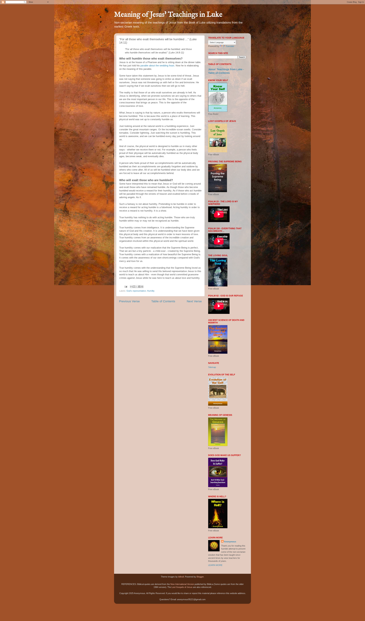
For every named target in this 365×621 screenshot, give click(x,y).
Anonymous (230, 541)
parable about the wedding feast (157, 65)
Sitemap (212, 367)
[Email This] (131, 286)
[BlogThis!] (134, 286)
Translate (230, 46)
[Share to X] (136, 286)
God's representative (136, 291)
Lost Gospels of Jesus (182, 587)
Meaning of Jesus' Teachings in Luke (168, 14)
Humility (151, 291)
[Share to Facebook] (139, 286)
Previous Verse (129, 301)
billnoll (181, 576)
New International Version (182, 584)
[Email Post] (126, 286)
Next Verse (194, 301)
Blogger (200, 576)
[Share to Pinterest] (142, 286)
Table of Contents (163, 301)
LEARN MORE (215, 565)
